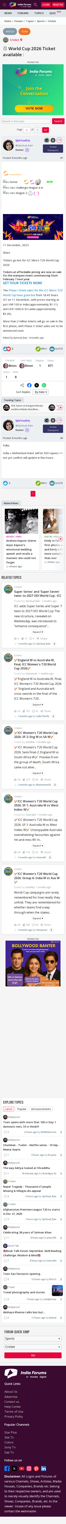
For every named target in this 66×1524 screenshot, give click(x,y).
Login (46, 4)
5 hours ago (31, 1196)
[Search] (36, 5)
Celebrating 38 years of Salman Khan (27, 1232)
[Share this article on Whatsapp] (44, 385)
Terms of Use (13, 1412)
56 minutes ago (30, 1173)
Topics (39, 13)
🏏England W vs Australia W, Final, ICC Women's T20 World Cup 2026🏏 (35, 664)
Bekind (52, 1317)
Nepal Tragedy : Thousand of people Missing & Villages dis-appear (27, 1189)
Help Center (12, 1407)
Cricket (15, 40)
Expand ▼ (38, 632)
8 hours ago (37, 1237)
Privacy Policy (13, 1417)
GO (45, 129)
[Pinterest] (36, 1468)
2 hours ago (30, 1132)
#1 (61, 157)
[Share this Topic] (22, 385)
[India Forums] (20, 4)
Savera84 (41, 857)
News (8, 13)
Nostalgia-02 (49, 1173)
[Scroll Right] (60, 407)
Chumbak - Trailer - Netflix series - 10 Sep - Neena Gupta (31, 1147)
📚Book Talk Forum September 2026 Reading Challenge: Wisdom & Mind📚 (32, 1253)
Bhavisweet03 (43, 784)
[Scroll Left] (5, 407)
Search (58, 121)
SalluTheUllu (42, 716)
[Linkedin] (43, 1468)
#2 (61, 438)
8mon (12, 366)
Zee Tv (9, 1437)
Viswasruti (41, 929)
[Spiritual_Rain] (5, 365)
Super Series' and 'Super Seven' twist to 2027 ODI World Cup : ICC (37, 594)
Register (58, 4)
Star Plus (10, 1432)
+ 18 (59, 140)
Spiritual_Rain (43, 643)
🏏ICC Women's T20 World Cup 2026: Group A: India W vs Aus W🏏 (37, 878)
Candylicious (49, 1299)
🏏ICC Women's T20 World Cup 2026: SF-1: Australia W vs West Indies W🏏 (36, 805)
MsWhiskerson (48, 1132)
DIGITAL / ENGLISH (53, 536)
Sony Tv (10, 1447)
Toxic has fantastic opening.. (22, 1274)
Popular (22, 1109)
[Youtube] (21, 1468)
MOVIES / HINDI (13, 536)
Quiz (53, 13)
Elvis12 (52, 1279)
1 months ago (25, 643)
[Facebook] (7, 1468)
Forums (23, 13)
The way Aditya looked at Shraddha (26, 1168)
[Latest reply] (54, 644)
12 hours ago (38, 1279)
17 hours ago (38, 1317)
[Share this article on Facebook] (29, 385)
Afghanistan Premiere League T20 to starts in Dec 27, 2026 (31, 1212)
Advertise (10, 1397)
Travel (11, 1287)
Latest (8, 1109)
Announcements (41, 1109)
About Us (10, 1392)
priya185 (51, 1237)
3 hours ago (37, 1155)
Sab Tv (9, 1452)
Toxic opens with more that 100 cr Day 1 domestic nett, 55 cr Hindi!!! (29, 1124)
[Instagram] (29, 1468)
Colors (9, 1442)
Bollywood (14, 1117)
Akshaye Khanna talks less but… (24, 1312)
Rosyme (52, 1155)
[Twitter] (14, 1468)
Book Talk (13, 1245)
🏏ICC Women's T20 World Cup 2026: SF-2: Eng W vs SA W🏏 (36, 735)
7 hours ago (31, 1219)
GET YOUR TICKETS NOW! (22, 283)
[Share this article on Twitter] (36, 385)
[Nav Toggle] (4, 5)
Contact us (11, 1402)
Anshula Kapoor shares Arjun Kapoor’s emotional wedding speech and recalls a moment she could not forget (21, 551)
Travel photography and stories (24, 1292)
